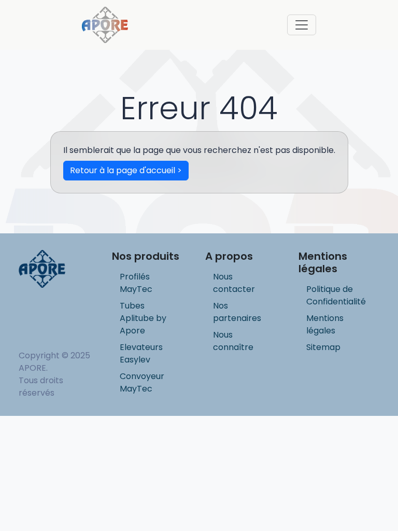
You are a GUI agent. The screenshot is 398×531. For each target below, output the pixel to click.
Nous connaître (233, 341)
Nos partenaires (237, 312)
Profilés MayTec (136, 283)
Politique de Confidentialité (336, 295)
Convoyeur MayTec (142, 382)
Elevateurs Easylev (141, 353)
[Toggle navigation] (301, 25)
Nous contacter (234, 283)
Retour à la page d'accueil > (126, 170)
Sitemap (323, 347)
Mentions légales (325, 324)
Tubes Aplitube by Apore (143, 318)
